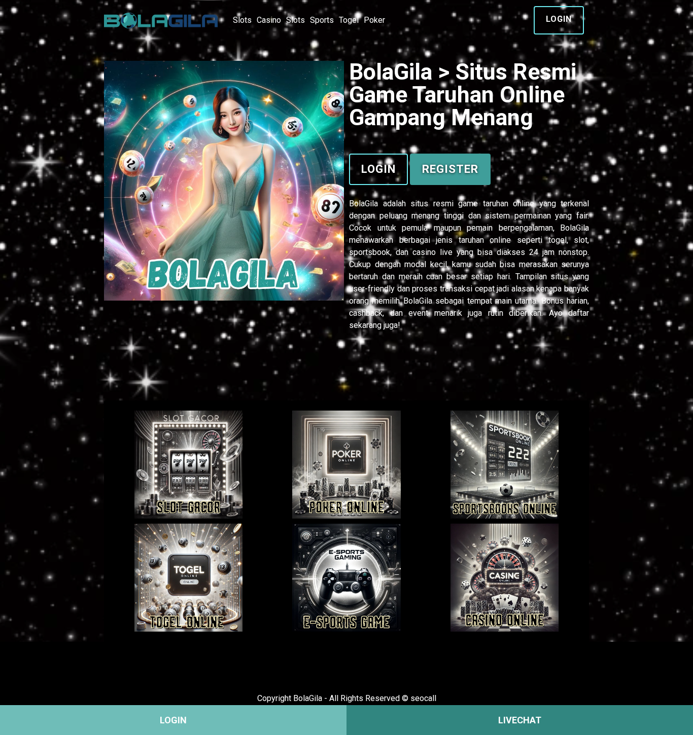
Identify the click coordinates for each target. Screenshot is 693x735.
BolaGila (363, 203)
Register (450, 168)
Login (559, 19)
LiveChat (519, 720)
